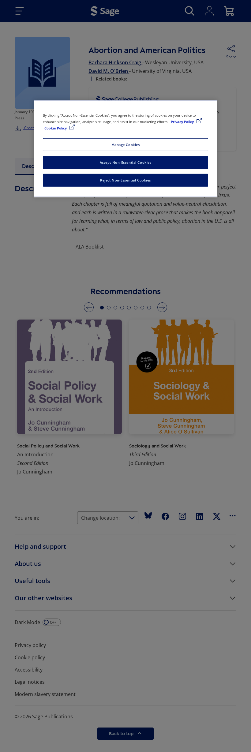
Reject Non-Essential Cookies (125, 180)
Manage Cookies (125, 144)
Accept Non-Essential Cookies (126, 162)
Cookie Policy (56, 127)
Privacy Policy (183, 121)
